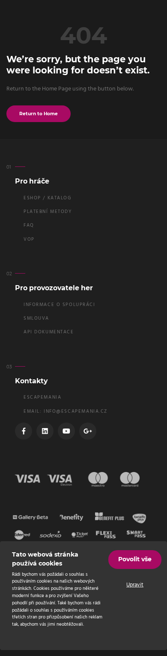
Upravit (134, 585)
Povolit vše (135, 559)
